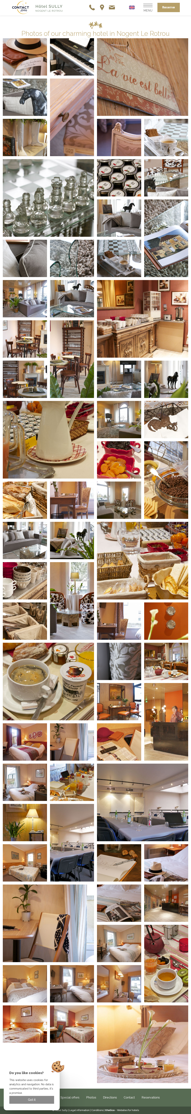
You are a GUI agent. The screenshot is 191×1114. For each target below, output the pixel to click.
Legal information (79, 1110)
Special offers (69, 1097)
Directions (110, 1097)
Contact (129, 1097)
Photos (91, 1097)
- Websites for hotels (122, 1110)
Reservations (151, 1097)
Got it (32, 1099)
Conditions (97, 1110)
